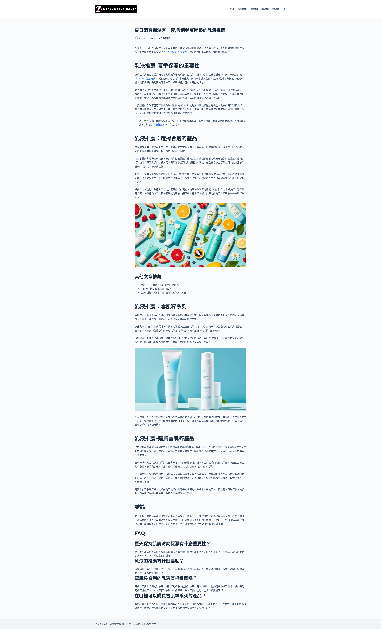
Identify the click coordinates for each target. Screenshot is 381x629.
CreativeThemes (142, 623)
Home (231, 9)
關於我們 (265, 9)
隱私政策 (275, 9)
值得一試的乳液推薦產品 (174, 51)
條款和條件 (242, 9)
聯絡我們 (254, 9)
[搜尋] (285, 9)
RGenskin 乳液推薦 (145, 78)
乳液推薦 (158, 124)
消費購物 (166, 38)
